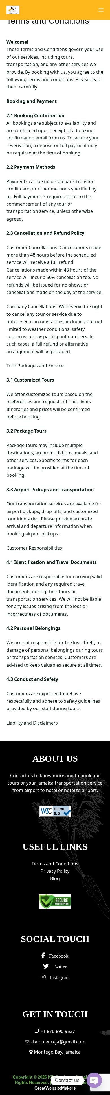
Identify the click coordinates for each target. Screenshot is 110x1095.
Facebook (58, 956)
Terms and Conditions (55, 864)
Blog (55, 878)
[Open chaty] (94, 1080)
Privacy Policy (55, 871)
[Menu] (101, 9)
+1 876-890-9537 (57, 1031)
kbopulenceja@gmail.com (57, 1042)
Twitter (59, 966)
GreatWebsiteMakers (55, 1088)
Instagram (59, 977)
